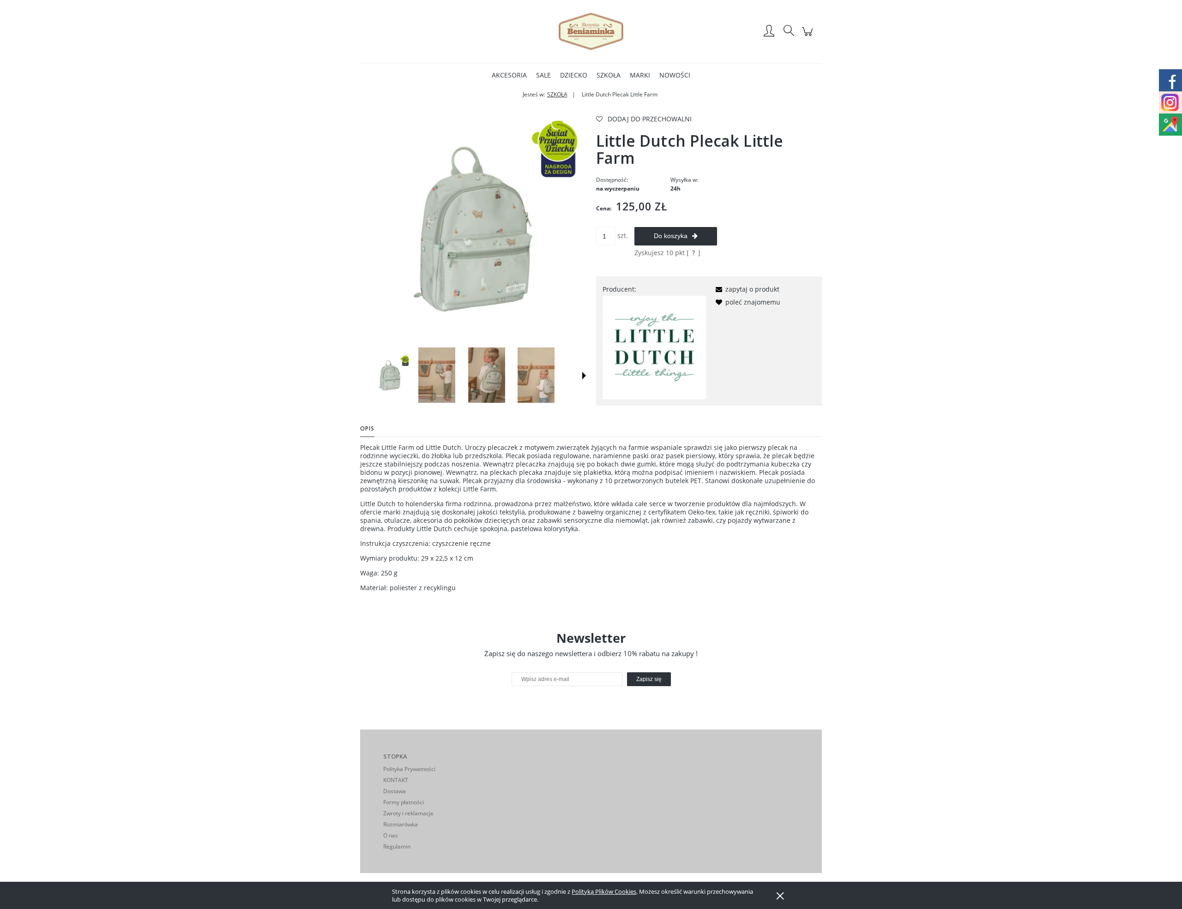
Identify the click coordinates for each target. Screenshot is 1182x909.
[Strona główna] (591, 31)
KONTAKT (395, 780)
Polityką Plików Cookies (604, 891)
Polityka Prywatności (409, 769)
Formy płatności (403, 802)
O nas (390, 835)
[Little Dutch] (654, 346)
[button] (584, 375)
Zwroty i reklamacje (408, 813)
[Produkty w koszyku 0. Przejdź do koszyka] (808, 36)
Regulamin (396, 846)
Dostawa (394, 791)
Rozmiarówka (400, 824)
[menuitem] (509, 75)
